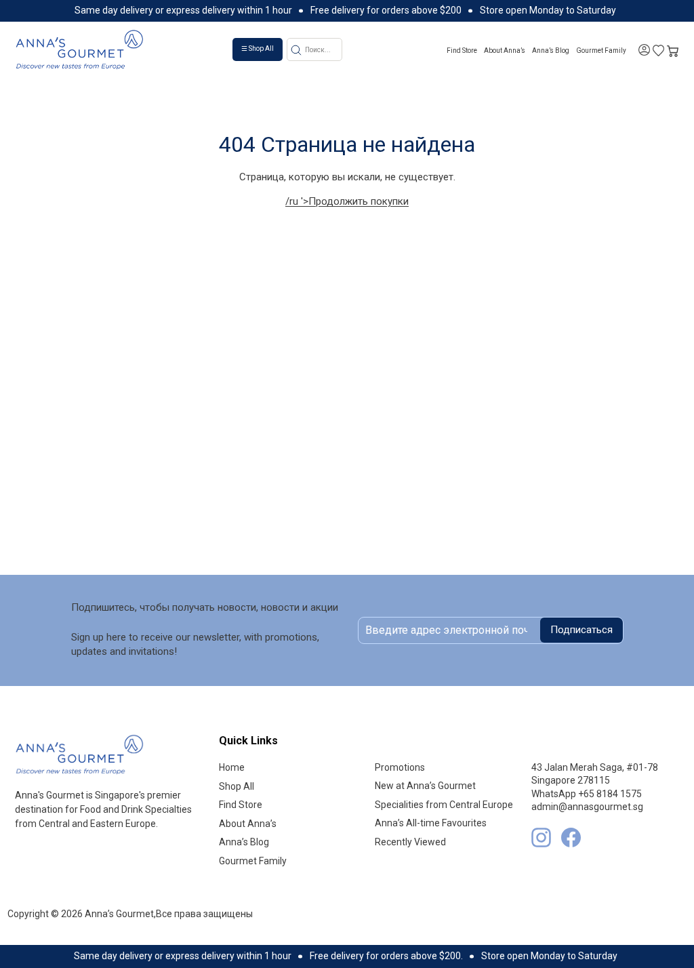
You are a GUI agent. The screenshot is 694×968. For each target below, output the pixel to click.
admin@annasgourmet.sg (587, 806)
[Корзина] (672, 49)
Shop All (236, 786)
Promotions (400, 767)
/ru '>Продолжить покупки (347, 201)
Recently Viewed (410, 841)
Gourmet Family (601, 50)
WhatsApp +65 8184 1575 (586, 793)
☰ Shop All (257, 48)
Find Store (462, 50)
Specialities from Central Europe (444, 804)
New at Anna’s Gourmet (425, 785)
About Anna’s (504, 50)
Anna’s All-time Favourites (431, 823)
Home (232, 767)
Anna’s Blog (550, 50)
